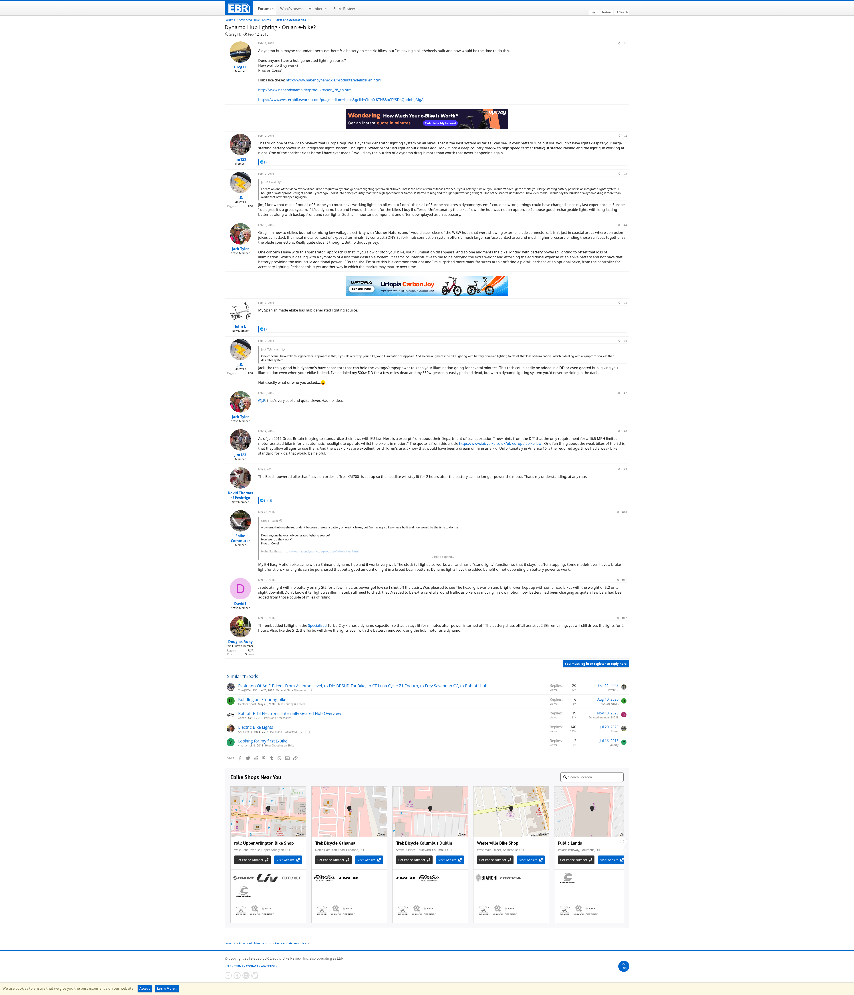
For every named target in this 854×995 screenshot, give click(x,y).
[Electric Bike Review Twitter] (254, 975)
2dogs (614, 731)
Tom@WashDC (247, 690)
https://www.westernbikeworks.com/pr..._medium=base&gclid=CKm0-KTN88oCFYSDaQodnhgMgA (340, 99)
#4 (625, 225)
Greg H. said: (269, 521)
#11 (624, 580)
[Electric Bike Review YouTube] (228, 975)
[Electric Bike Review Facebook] (237, 975)
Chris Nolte (245, 732)
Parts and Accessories (278, 718)
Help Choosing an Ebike (279, 745)
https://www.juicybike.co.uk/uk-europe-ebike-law (500, 443)
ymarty (242, 745)
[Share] (619, 43)
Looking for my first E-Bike (262, 741)
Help (228, 966)
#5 (625, 303)
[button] (273, 8)
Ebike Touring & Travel (291, 704)
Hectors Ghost (247, 704)
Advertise (268, 966)
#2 (625, 136)
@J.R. (262, 400)
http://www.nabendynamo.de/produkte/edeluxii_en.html (333, 80)
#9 (625, 469)
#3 (625, 174)
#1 (625, 43)
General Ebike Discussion (291, 690)
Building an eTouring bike (262, 699)
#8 (625, 431)
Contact (252, 966)
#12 (624, 618)
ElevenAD (612, 690)
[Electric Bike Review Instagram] (246, 975)
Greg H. (235, 34)
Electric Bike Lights (255, 727)
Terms (238, 966)
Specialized (317, 625)
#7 (625, 393)
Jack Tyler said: (270, 349)
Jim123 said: (269, 182)
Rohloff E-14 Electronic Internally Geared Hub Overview (289, 713)
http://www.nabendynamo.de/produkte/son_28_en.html (305, 89)
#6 (625, 341)
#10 (624, 512)
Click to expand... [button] (443, 557)
